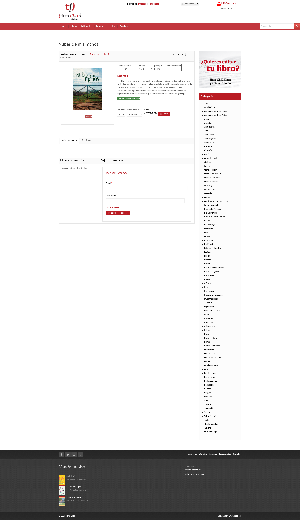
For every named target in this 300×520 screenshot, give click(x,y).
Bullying (207, 154)
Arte (206, 131)
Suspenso (208, 412)
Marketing (208, 318)
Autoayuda (209, 135)
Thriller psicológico (212, 424)
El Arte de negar (73, 487)
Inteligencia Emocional (214, 295)
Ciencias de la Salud (212, 174)
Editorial (85, 26)
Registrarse (154, 4)
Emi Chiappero (235, 516)
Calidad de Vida (211, 158)
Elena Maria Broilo (100, 54)
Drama (207, 221)
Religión (207, 393)
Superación (209, 408)
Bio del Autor (69, 140)
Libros (74, 26)
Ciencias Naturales (212, 178)
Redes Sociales (210, 381)
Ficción (207, 256)
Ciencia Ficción (210, 170)
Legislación (209, 307)
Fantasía (208, 252)
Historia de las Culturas (214, 268)
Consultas (237, 454)
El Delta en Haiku (73, 497)
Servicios (213, 454)
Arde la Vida (71, 476)
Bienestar (208, 146)
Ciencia (207, 166)
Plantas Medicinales (213, 357)
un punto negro (211, 432)
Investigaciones (211, 299)
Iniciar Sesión (117, 213)
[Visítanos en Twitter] (68, 454)
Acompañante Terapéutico (216, 115)
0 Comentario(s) (180, 54)
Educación (208, 232)
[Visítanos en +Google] (80, 454)
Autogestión (209, 142)
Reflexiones (209, 385)
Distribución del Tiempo (214, 217)
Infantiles (208, 283)
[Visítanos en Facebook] (61, 454)
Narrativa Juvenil (211, 338)
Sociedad (208, 404)
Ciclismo (207, 162)
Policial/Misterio (211, 365)
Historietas (209, 275)
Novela (207, 342)
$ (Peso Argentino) (189, 4)
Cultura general (211, 205)
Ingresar (142, 4)
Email (109, 183)
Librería (100, 26)
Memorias (208, 322)
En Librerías (88, 140)
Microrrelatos (210, 326)
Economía (208, 228)
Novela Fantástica (212, 346)
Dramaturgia (210, 225)
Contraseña (112, 195)
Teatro (207, 420)
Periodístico (209, 350)
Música (207, 330)
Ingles (206, 287)
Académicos (209, 107)
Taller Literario (210, 416)
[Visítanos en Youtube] (74, 454)
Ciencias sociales (211, 182)
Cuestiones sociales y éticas (216, 201)
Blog (113, 26)
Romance (208, 397)
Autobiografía (210, 139)
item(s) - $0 (225, 8)
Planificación (209, 354)
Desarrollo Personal (212, 209)
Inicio (63, 26)
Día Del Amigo (210, 213)
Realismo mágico (211, 373)
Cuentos (207, 197)
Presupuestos (225, 454)
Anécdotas (208, 123)
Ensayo (207, 236)
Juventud (208, 303)
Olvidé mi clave (112, 207)
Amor (206, 119)
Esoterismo (209, 240)
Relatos (207, 389)
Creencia (208, 193)
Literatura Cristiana (212, 311)
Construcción (209, 189)
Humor (207, 279)
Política (207, 369)
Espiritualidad (210, 244)
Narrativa (208, 334)
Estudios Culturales (212, 248)
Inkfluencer (209, 291)
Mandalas (208, 314)
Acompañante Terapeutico (216, 111)
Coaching (208, 185)
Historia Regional (211, 271)
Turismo (207, 428)
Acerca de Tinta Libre (197, 454)
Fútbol (207, 264)
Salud (206, 400)
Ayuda (123, 26)
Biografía (208, 150)
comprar (164, 114)
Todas (206, 103)
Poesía (207, 361)
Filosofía (207, 260)
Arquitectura (209, 127)
